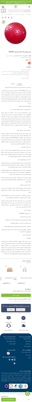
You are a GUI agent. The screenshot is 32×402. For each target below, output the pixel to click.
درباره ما (29, 358)
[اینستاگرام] (14, 360)
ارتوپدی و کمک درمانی (19, 14)
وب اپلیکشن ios (11, 310)
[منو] (29, 6)
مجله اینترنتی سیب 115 (26, 352)
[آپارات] (9, 360)
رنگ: (30, 60)
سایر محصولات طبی (9, 14)
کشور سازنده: (27, 70)
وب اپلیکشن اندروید (20, 310)
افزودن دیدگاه (16, 295)
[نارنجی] (29, 63)
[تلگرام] (12, 360)
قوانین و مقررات (12, 344)
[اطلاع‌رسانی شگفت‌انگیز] (11, 17)
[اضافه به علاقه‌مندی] (5, 17)
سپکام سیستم (19, 394)
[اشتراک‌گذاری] (8, 17)
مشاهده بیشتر (27, 382)
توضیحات (19, 84)
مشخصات (12, 84)
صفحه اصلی (28, 14)
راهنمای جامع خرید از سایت (10, 339)
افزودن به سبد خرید (8, 399)
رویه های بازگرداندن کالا (11, 341)
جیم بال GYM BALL (25, 57)
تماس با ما (28, 355)
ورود (3, 11)
